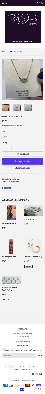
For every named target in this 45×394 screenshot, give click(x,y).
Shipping (5, 125)
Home (3, 51)
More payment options (22, 168)
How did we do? (16, 367)
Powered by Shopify (28, 381)
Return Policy (26, 369)
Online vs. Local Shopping (30, 367)
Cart (41, 3)
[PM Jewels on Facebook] (32, 374)
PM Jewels (17, 381)
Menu (6, 3)
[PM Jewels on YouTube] (40, 374)
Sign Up (39, 356)
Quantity (4, 143)
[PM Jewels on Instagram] (37, 374)
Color (3, 132)
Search (7, 367)
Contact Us (16, 369)
